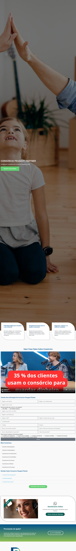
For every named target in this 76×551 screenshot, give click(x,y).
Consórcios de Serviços (8, 467)
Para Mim (5, 408)
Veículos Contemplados (8, 450)
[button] (38, 475)
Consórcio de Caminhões (23, 435)
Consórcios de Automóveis (9, 453)
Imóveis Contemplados (8, 447)
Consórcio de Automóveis (9, 435)
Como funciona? (7, 478)
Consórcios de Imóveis (8, 460)
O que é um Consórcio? (9, 475)
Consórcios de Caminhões (9, 457)
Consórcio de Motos (49, 435)
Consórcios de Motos (7, 463)
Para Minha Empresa (15, 408)
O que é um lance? (8, 482)
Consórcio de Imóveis (37, 435)
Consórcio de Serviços (62, 435)
